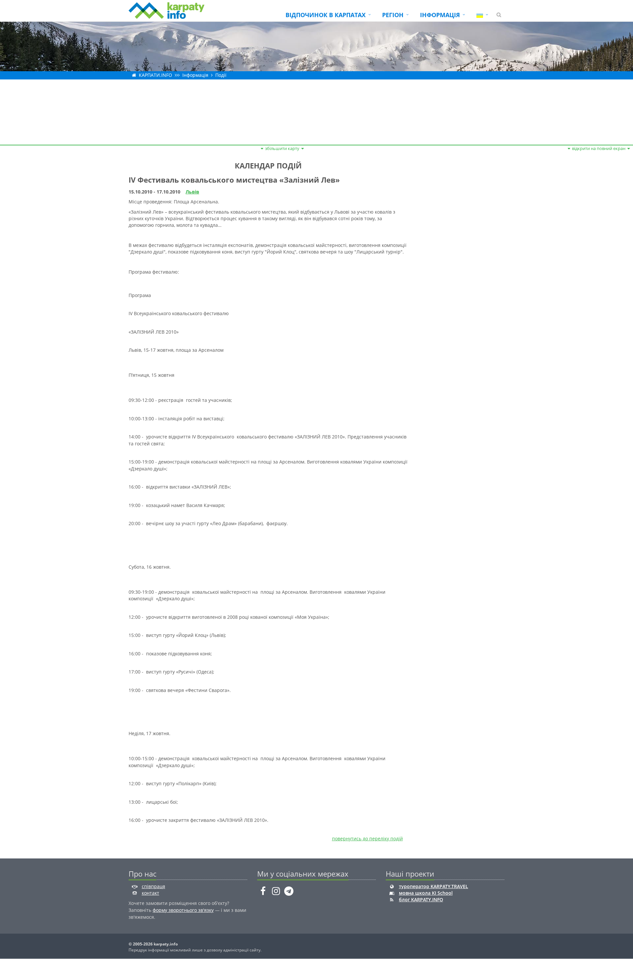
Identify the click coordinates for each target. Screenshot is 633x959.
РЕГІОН (393, 15)
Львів (192, 192)
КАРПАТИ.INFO (155, 75)
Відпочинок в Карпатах (326, 15)
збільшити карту (282, 148)
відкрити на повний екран (598, 148)
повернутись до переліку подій (367, 838)
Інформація (195, 75)
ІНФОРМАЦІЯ (440, 15)
